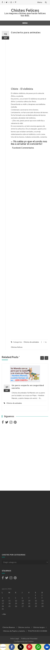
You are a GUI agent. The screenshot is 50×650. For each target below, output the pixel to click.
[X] (21, 647)
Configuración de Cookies (24, 641)
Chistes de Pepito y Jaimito (14, 631)
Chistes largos (39, 627)
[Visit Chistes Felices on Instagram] (10, 423)
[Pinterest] (29, 647)
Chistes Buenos (8, 627)
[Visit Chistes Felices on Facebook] (3, 423)
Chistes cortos (24, 627)
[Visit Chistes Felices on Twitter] (6, 423)
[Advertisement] (25, 62)
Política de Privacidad (29, 638)
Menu (39, 2)
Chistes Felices (25, 10)
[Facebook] (12, 647)
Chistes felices (16, 347)
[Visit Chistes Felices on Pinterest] (15, 423)
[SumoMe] (47, 647)
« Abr (4, 614)
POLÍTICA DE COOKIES (37, 631)
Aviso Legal (14, 638)
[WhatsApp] (38, 647)
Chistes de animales (31, 342)
